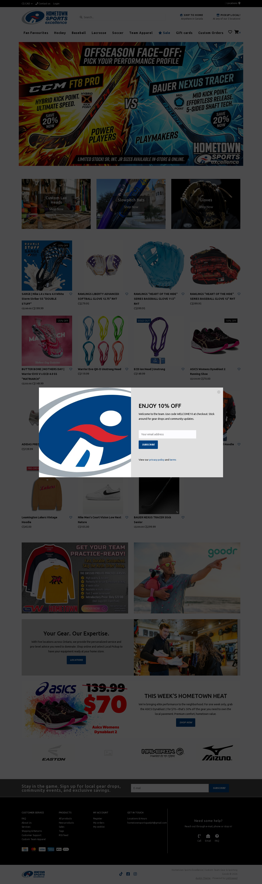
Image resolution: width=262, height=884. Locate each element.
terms (173, 459)
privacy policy (156, 459)
